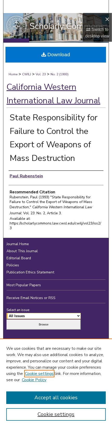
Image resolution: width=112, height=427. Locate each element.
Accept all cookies (56, 397)
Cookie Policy (34, 380)
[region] (56, 383)
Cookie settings (39, 374)
